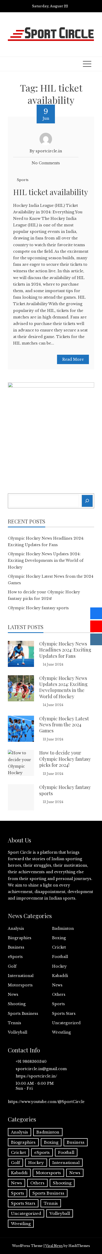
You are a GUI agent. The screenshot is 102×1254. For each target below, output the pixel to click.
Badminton (63, 928)
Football (60, 956)
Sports (23, 180)
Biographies (19, 938)
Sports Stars (64, 1013)
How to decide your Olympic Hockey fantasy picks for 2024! (65, 759)
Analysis (16, 928)
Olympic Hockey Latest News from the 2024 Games (64, 724)
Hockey (59, 966)
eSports (15, 956)
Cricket (59, 947)
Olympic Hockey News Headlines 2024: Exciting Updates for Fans (65, 650)
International (20, 975)
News (57, 985)
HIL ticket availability (50, 192)
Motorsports (20, 985)
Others (58, 994)
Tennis (14, 1023)
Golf (12, 966)
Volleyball (17, 1032)
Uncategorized (66, 1023)
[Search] (87, 501)
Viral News (54, 1246)
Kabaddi (60, 975)
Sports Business (23, 1013)
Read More (73, 359)
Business (16, 947)
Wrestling (61, 1032)
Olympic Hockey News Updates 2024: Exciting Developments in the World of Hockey (45, 560)
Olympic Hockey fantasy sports (38, 608)
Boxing (59, 938)
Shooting (17, 1004)
